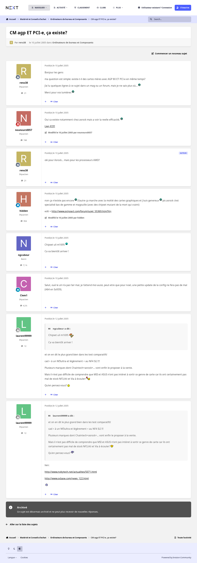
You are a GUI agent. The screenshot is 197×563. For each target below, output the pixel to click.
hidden (24, 211)
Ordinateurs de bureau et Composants (72, 42)
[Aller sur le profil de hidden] (23, 199)
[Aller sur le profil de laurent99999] (23, 324)
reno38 (22, 42)
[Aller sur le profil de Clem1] (23, 284)
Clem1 (23, 295)
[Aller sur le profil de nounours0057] (23, 118)
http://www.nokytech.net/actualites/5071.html (71, 471)
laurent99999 (24, 336)
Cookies (24, 557)
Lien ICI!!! (50, 126)
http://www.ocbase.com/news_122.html (67, 478)
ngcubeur (23, 255)
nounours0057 (23, 130)
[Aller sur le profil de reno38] (11, 42)
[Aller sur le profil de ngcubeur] (23, 243)
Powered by (176, 557)
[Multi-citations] (45, 101)
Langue (11, 557)
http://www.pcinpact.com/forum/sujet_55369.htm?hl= (81, 211)
